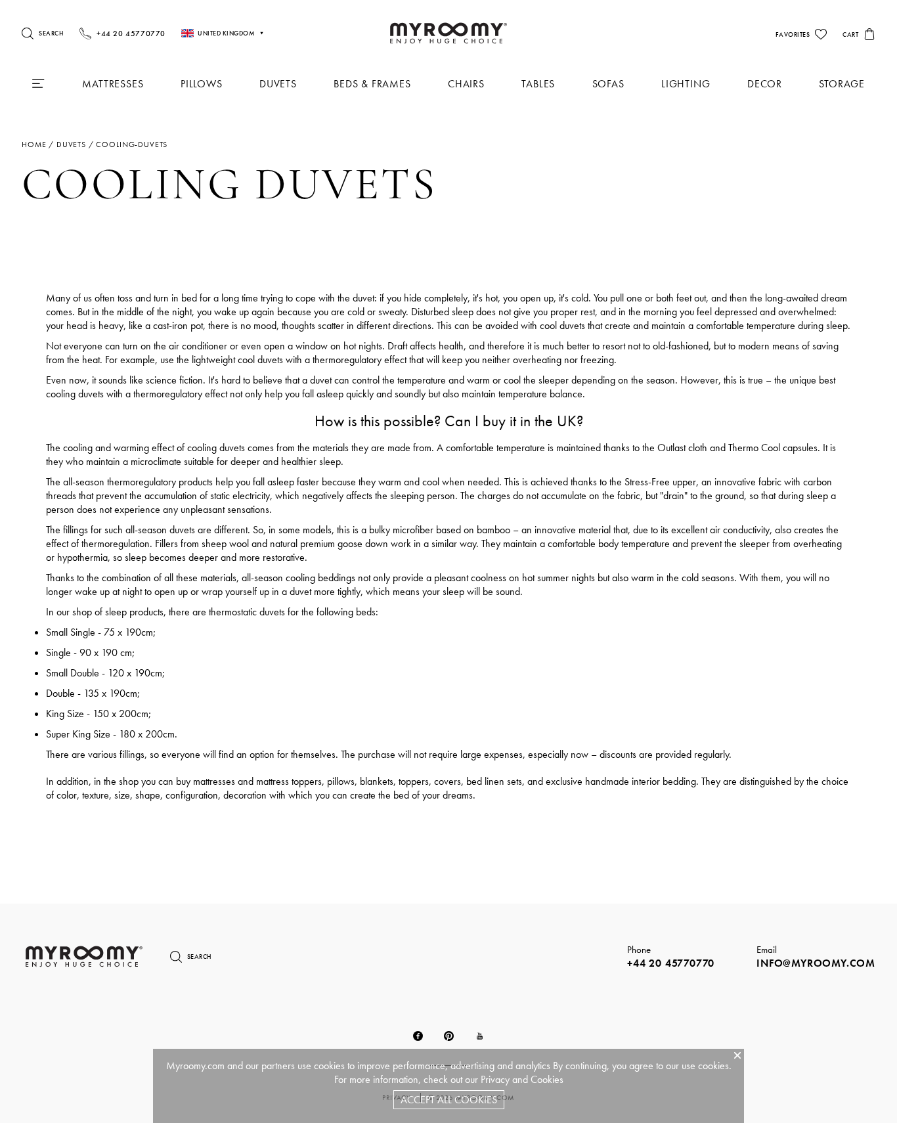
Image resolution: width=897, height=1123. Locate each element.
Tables (538, 84)
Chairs (466, 84)
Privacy (495, 1079)
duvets (71, 144)
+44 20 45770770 (670, 963)
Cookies (547, 1079)
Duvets (278, 84)
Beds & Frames (372, 84)
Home (34, 144)
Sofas (608, 84)
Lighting (685, 84)
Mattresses (112, 84)
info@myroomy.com (815, 963)
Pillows (202, 84)
